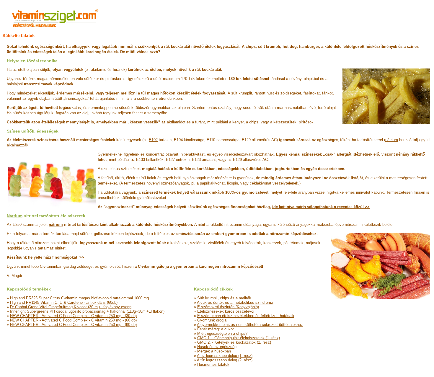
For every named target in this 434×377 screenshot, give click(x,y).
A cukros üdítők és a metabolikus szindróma (235, 302)
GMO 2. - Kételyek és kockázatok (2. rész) (234, 342)
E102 (153, 140)
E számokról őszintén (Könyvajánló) (228, 307)
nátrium (391, 140)
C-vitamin (146, 266)
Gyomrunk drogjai (212, 320)
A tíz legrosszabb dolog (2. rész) (224, 360)
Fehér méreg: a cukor (215, 329)
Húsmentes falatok (213, 364)
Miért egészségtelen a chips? (222, 333)
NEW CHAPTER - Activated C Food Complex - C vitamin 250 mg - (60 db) (73, 320)
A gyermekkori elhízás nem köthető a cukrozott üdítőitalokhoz (250, 324)
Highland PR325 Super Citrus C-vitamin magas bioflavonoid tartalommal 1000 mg (79, 298)
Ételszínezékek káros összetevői (225, 311)
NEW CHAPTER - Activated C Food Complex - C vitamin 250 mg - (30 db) (73, 316)
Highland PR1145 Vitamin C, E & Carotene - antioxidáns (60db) (64, 302)
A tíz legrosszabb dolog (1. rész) (224, 355)
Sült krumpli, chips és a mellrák (224, 298)
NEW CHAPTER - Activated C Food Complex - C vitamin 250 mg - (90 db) (73, 324)
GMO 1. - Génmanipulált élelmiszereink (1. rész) (238, 338)
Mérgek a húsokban (214, 351)
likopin (232, 183)
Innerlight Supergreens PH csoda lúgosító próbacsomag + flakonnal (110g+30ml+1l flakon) (87, 311)
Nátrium (14, 215)
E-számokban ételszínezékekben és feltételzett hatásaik (245, 316)
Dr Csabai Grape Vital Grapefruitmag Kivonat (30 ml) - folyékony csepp (70, 307)
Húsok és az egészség (216, 347)
